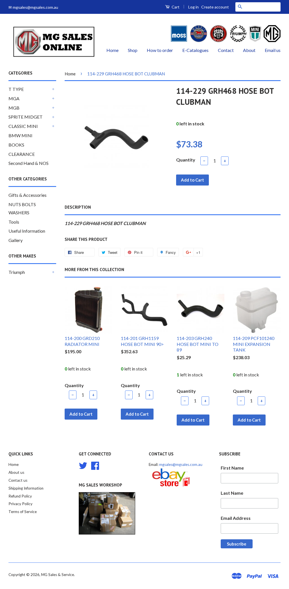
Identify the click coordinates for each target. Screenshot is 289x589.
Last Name (232, 493)
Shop (132, 50)
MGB (13, 107)
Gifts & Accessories (27, 195)
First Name (232, 467)
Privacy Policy (20, 503)
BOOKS (16, 144)
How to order (160, 50)
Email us (273, 50)
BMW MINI (20, 135)
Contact (226, 50)
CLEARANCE (21, 154)
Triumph (16, 272)
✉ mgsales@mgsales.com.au (33, 7)
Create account (215, 7)
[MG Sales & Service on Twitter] (83, 465)
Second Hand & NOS (28, 163)
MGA (13, 98)
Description (78, 207)
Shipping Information (25, 488)
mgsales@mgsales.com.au (180, 464)
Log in (193, 7)
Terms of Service (22, 511)
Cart (175, 7)
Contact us (17, 480)
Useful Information (26, 231)
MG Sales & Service (57, 574)
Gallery (15, 240)
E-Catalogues (195, 50)
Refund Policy (20, 496)
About (249, 50)
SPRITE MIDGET (25, 116)
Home (112, 50)
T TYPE (16, 89)
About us (16, 472)
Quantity (185, 159)
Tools (13, 221)
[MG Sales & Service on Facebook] (95, 465)
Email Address (236, 518)
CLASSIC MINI (23, 126)
